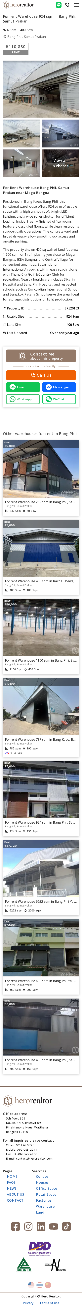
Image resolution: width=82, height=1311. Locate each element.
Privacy (28, 1303)
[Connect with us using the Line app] (59, 5)
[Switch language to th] (39, 1285)
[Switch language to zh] (48, 1285)
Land (40, 1212)
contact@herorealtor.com (34, 1158)
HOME (12, 1176)
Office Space (46, 1188)
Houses (42, 1182)
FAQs (11, 1182)
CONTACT (15, 1200)
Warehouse (45, 1206)
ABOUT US (15, 1194)
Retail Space (46, 1194)
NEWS (12, 1188)
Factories (43, 1200)
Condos (42, 1176)
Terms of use (49, 1303)
